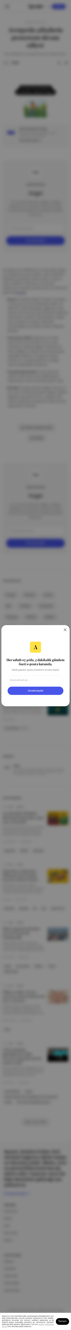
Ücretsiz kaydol (35, 691)
